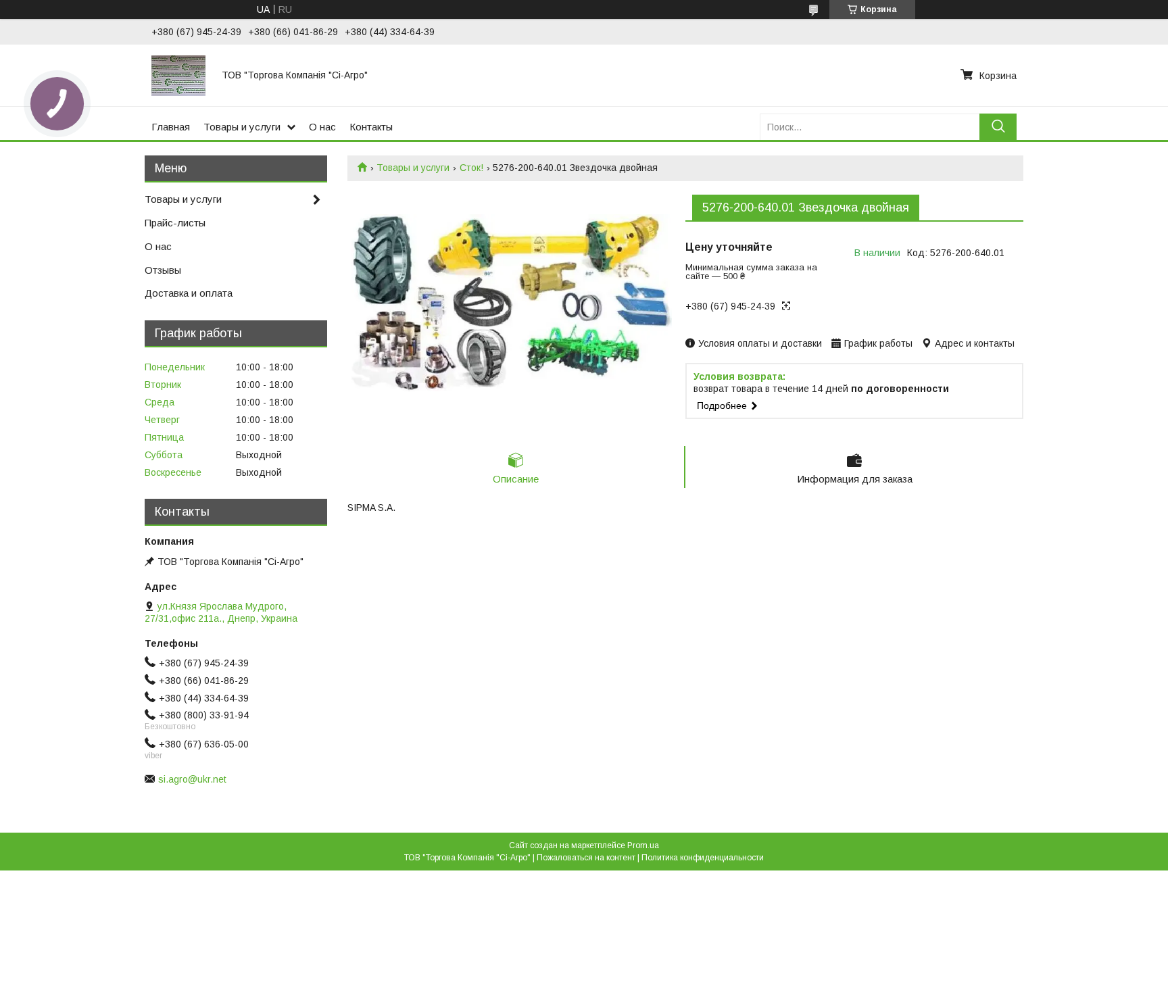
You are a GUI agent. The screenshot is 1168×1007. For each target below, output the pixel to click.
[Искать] (998, 127)
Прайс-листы (175, 222)
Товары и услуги (242, 126)
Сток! (471, 167)
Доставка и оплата (189, 293)
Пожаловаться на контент (586, 857)
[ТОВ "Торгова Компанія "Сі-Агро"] (178, 75)
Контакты (371, 126)
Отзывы (163, 270)
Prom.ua (643, 845)
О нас (322, 126)
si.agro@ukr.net (192, 779)
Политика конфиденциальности (702, 857)
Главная (170, 126)
